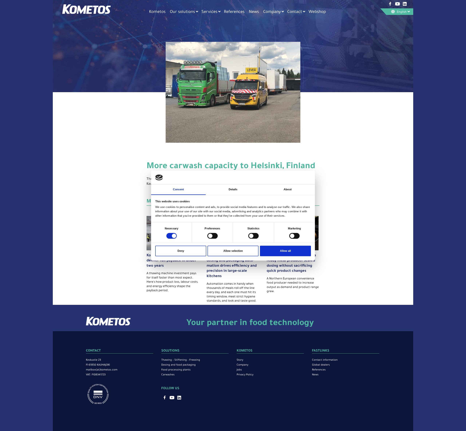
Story (240, 360)
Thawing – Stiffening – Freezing (180, 360)
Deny (180, 250)
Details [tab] (233, 189)
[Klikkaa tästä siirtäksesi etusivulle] (86, 13)
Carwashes (168, 375)
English (402, 12)
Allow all (285, 250)
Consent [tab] (178, 189)
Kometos (157, 12)
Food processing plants (176, 370)
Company (272, 12)
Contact (294, 12)
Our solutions (182, 12)
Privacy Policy (245, 375)
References (234, 12)
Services (209, 12)
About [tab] (288, 189)
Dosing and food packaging (178, 365)
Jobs (239, 370)
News (254, 12)
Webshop (317, 12)
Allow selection (233, 250)
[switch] (212, 236)
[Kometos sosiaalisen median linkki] (390, 3)
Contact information (325, 360)
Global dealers (321, 365)
